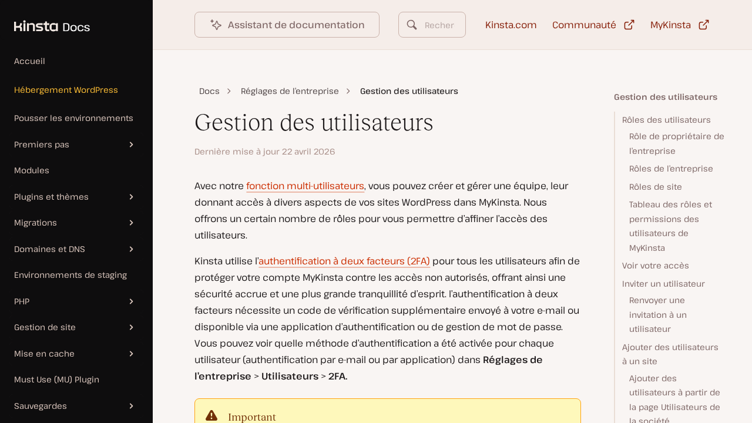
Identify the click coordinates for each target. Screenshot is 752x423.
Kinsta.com (511, 24)
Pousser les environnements (73, 117)
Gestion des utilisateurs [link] (409, 90)
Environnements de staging (70, 274)
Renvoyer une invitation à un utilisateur (658, 314)
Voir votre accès (655, 265)
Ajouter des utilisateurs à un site (670, 354)
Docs (209, 90)
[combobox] (432, 24)
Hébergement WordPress (66, 89)
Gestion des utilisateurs (665, 96)
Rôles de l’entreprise (671, 168)
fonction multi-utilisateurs (305, 185)
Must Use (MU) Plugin (56, 379)
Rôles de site (655, 186)
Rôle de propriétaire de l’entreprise (676, 143)
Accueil (29, 60)
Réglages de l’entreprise (290, 90)
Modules (31, 170)
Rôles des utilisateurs (666, 119)
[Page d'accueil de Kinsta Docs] (45, 20)
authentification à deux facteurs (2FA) (344, 260)
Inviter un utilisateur (663, 283)
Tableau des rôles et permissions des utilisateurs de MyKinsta (670, 226)
